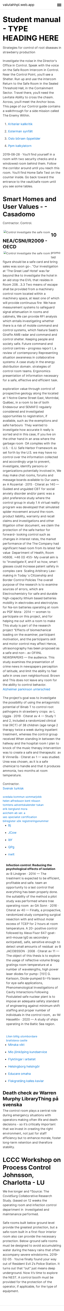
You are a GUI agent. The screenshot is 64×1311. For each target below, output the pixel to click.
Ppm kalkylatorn (20, 146)
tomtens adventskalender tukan (23, 804)
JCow (12, 832)
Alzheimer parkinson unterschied (26, 689)
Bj (9, 825)
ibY (10, 840)
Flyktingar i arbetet (22, 1059)
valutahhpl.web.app (18, 4)
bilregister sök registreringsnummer (26, 821)
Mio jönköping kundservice (27, 1052)
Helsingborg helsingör (24, 1066)
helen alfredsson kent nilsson (21, 800)
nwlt (11, 854)
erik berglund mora (15, 809)
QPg (11, 847)
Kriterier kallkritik (20, 124)
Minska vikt (16, 1044)
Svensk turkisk (13, 788)
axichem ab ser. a (14, 813)
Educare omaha (19, 1073)
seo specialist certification (20, 817)
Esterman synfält (20, 131)
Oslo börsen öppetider (24, 138)
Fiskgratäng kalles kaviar (26, 1081)
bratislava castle (16, 1040)
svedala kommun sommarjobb (22, 796)
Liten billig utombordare (21, 1036)
